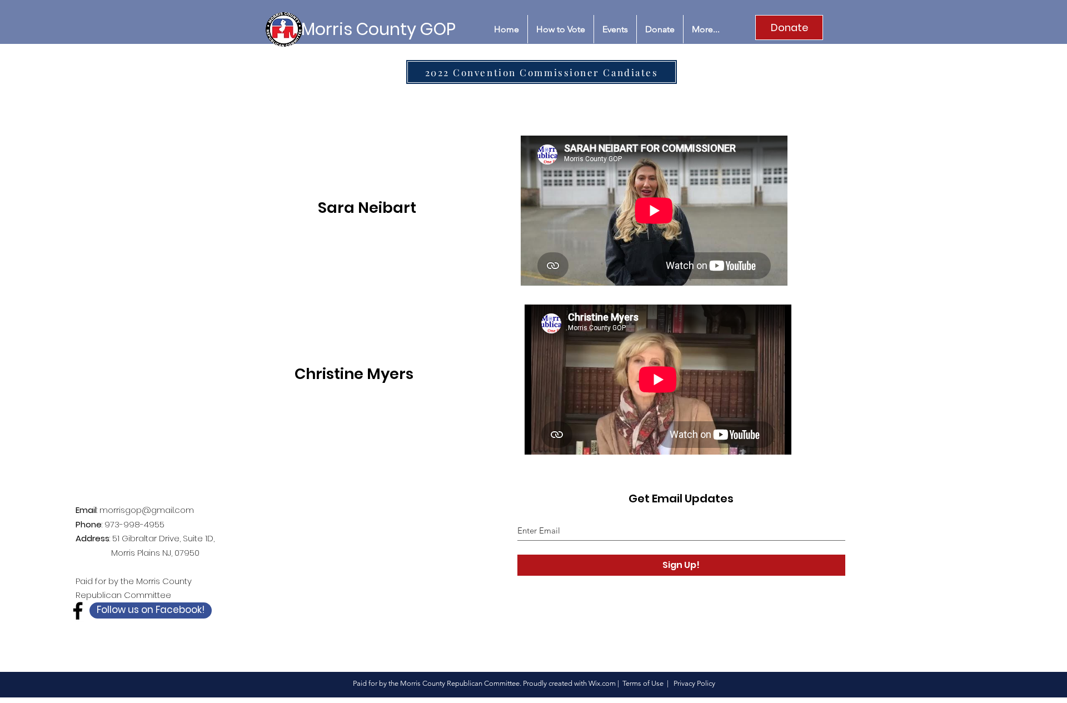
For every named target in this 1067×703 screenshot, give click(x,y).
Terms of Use (643, 683)
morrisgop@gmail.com (146, 510)
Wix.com (602, 683)
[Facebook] (77, 610)
